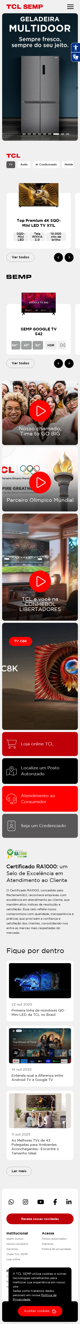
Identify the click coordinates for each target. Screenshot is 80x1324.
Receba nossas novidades (40, 1219)
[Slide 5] (44, 134)
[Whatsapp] (11, 1202)
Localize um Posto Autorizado (40, 771)
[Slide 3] (34, 134)
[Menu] (70, 6)
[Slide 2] (29, 134)
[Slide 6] (49, 134)
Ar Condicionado (46, 164)
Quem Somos (14, 1239)
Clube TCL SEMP (17, 1254)
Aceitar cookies (36, 1311)
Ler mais (19, 1171)
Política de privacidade (56, 1249)
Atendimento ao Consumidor (38, 799)
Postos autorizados (54, 1239)
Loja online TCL (37, 744)
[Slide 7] (56, 134)
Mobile (69, 164)
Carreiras (12, 1249)
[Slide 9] (67, 134)
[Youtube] (40, 1202)
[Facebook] (55, 1202)
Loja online (13, 1259)
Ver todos (20, 257)
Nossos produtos (17, 1244)
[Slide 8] (62, 134)
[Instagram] (25, 1202)
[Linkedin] (69, 1202)
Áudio (24, 164)
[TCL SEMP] (24, 6)
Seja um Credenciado (43, 826)
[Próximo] (69, 257)
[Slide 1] (24, 134)
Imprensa (47, 1244)
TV (11, 164)
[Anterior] (58, 257)
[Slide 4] (39, 134)
